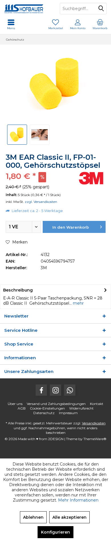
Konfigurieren (55, 532)
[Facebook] (41, 390)
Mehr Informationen (78, 500)
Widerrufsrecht (81, 408)
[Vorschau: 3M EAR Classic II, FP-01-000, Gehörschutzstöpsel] (17, 135)
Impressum (68, 413)
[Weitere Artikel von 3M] (91, 178)
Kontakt (96, 404)
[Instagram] (55, 390)
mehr (78, 303)
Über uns (15, 404)
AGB (22, 408)
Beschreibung (18, 290)
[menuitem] (100, 24)
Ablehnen (33, 517)
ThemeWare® (94, 439)
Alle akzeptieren (69, 517)
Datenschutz (44, 413)
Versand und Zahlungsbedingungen (56, 404)
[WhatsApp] (69, 390)
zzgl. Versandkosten (41, 201)
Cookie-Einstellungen (47, 408)
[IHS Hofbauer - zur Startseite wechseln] (27, 8)
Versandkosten (94, 423)
